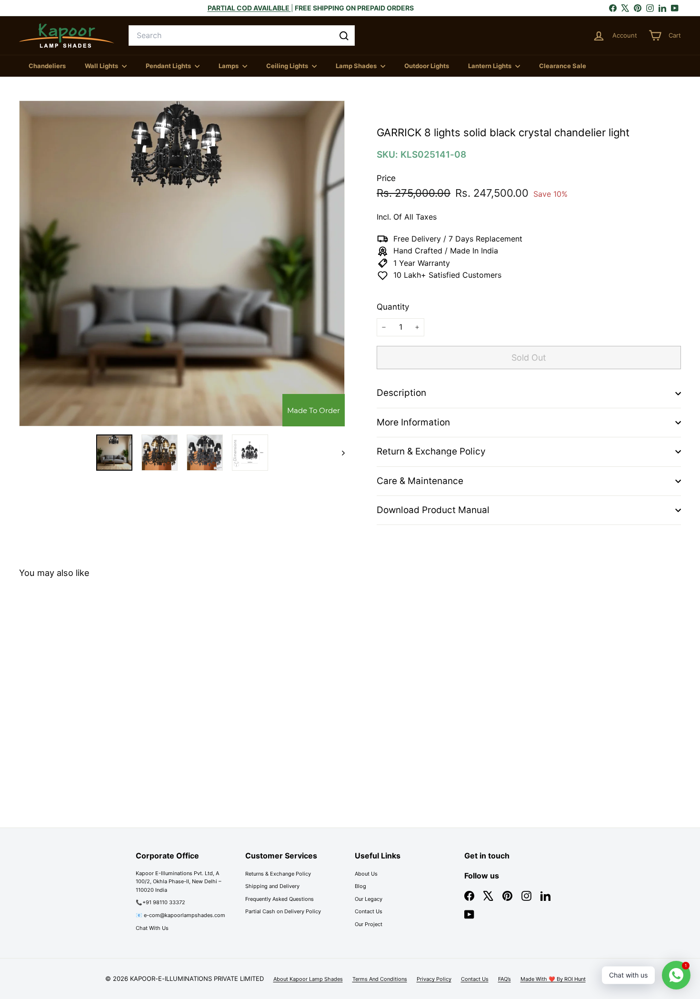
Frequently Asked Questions (279, 899)
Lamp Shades (357, 66)
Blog (360, 886)
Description (401, 392)
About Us (366, 873)
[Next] (339, 453)
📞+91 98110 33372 (160, 902)
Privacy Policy (434, 979)
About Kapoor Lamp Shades (308, 979)
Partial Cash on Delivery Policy (283, 911)
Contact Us (368, 911)
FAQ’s (504, 979)
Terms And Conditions (379, 979)
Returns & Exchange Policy (278, 873)
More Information (413, 422)
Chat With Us (152, 928)
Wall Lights (102, 66)
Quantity (393, 307)
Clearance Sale (562, 66)
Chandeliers (47, 66)
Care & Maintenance (420, 480)
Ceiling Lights (288, 66)
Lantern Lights (490, 66)
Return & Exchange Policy (431, 451)
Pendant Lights (169, 66)
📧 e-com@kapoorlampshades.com (180, 915)
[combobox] (242, 35)
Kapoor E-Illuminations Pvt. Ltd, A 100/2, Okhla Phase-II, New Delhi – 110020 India (178, 881)
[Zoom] (182, 263)
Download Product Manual (433, 510)
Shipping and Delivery (272, 886)
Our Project (368, 924)
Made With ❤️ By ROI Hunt (553, 979)
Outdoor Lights (426, 66)
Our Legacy (368, 899)
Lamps (229, 66)
